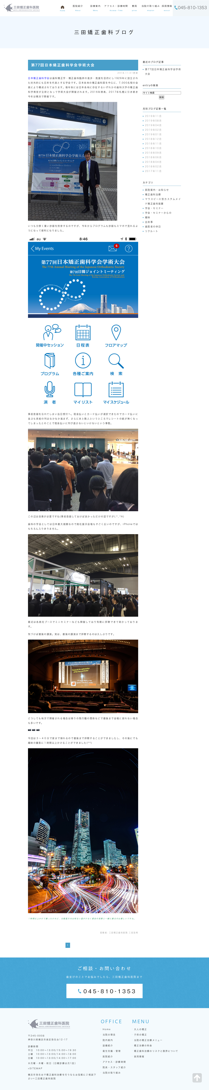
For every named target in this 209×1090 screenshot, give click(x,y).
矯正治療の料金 (143, 1045)
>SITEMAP (35, 1068)
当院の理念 (109, 1035)
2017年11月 (153, 171)
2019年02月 (153, 130)
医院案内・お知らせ (157, 190)
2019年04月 (153, 125)
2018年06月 (153, 157)
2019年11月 (153, 116)
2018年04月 (153, 162)
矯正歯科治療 (153, 194)
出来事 (149, 222)
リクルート (151, 231)
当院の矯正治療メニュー (148, 1040)
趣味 (147, 217)
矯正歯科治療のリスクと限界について (156, 1051)
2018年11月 (153, 143)
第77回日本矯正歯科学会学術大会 (63, 65)
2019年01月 (153, 134)
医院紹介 (108, 1056)
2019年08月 (153, 121)
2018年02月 (153, 166)
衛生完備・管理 (112, 1051)
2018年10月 (153, 148)
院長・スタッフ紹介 (114, 1067)
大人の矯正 (140, 1029)
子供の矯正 (140, 1035)
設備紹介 (108, 1045)
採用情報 (139, 1056)
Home (107, 1029)
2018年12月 (153, 139)
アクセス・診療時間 (114, 1062)
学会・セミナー (154, 208)
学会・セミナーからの (158, 213)
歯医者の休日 (153, 226)
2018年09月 (153, 153)
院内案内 (108, 1040)
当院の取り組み (112, 1073)
